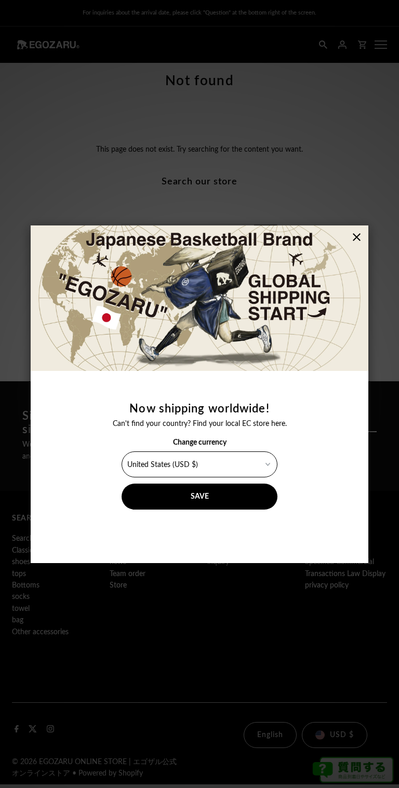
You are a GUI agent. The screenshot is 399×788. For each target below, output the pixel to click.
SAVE (200, 496)
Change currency (200, 442)
